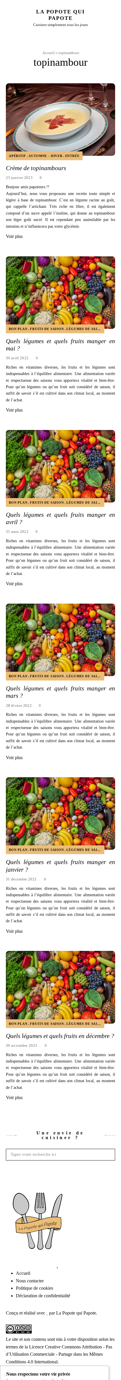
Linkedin (30, 1265)
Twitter (13, 1265)
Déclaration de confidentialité (43, 1295)
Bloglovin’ (57, 1265)
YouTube (39, 1265)
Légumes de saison (85, 329)
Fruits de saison (47, 329)
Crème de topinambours (36, 168)
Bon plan (18, 329)
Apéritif (17, 156)
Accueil (48, 53)
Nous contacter (30, 1280)
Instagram (22, 1265)
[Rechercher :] (60, 1154)
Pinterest (48, 1265)
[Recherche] (109, 1154)
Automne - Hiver (45, 156)
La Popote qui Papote (60, 15)
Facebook (4, 1265)
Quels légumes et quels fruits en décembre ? (60, 1035)
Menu (112, 18)
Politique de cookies (34, 1288)
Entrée (72, 156)
